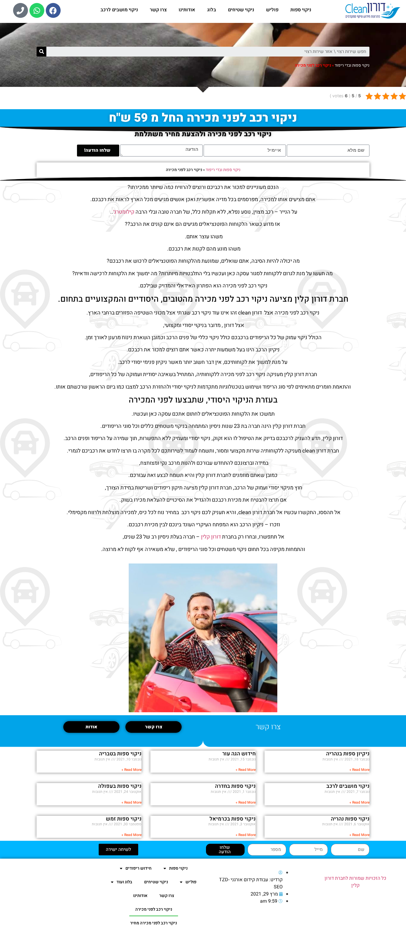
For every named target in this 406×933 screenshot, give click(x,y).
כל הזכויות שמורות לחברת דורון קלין (355, 882)
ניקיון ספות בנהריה (347, 754)
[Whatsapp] (36, 10)
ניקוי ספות (300, 9)
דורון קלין (211, 537)
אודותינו (187, 9)
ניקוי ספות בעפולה (119, 786)
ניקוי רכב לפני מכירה (153, 909)
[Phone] (20, 10)
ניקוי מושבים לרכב (119, 9)
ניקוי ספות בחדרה (235, 786)
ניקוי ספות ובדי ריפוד (352, 65)
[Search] (41, 52)
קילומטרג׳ (123, 212)
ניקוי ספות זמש (123, 819)
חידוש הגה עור (239, 754)
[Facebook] (53, 10)
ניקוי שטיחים (241, 9)
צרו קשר (158, 9)
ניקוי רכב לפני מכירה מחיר (153, 923)
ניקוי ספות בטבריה (120, 754)
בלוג (211, 9)
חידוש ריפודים (138, 868)
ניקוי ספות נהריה (350, 819)
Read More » (359, 769)
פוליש (272, 9)
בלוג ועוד (124, 882)
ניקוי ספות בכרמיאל (233, 819)
